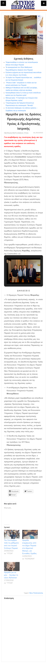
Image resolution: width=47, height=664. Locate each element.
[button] (17, 276)
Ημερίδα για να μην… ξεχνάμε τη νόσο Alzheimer (11, 575)
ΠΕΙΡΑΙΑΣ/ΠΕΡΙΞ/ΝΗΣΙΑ (13, 133)
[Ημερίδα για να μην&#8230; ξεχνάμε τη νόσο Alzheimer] (12, 566)
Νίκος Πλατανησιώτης (36, 593)
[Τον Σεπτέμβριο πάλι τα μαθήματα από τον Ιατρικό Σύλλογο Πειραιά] (12, 534)
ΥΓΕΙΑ (26, 133)
